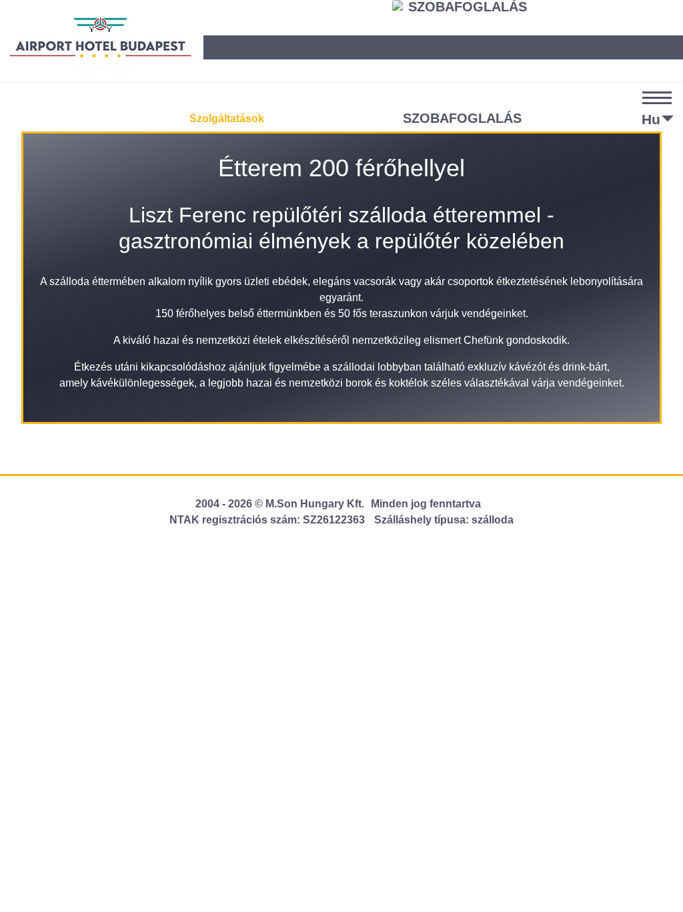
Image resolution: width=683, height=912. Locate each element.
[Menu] (660, 112)
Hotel (24, 118)
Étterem (74, 118)
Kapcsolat (358, 119)
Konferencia (142, 118)
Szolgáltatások (226, 118)
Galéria (298, 118)
